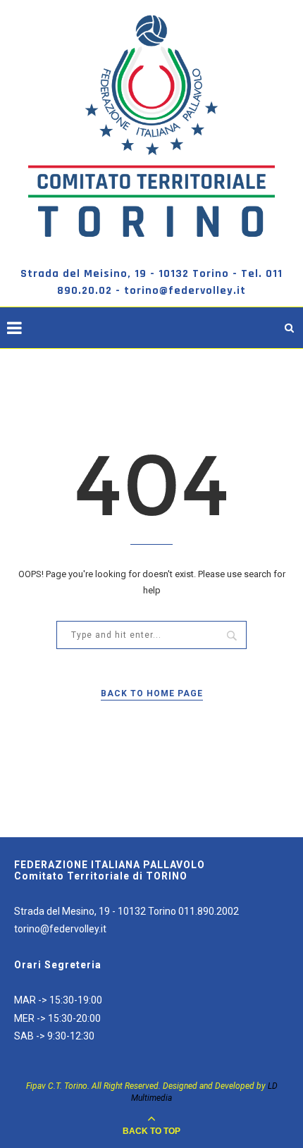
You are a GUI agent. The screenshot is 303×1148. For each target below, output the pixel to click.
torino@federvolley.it (60, 928)
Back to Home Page (152, 693)
